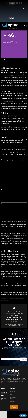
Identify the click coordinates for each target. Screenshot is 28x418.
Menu (25, 26)
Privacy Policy (13, 400)
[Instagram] (21, 3)
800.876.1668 (6, 8)
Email (11, 8)
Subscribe (23, 359)
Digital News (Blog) (13, 398)
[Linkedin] (19, 3)
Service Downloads (12, 395)
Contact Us (12, 391)
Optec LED (3, 398)
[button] (7, 3)
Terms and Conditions (12, 402)
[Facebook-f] (17, 3)
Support (11, 393)
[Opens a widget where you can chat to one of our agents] (23, 415)
